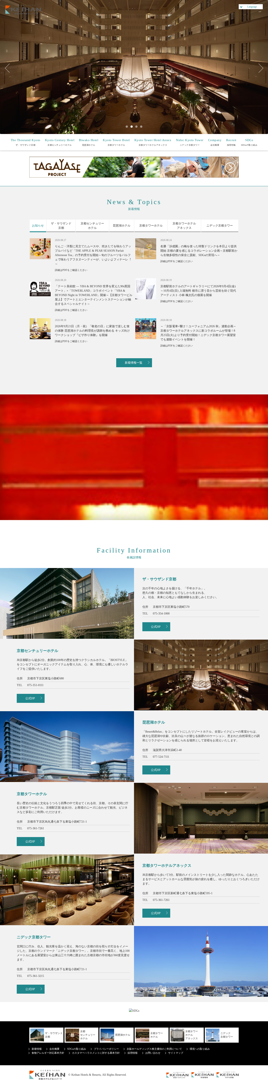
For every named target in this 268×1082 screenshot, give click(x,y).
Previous (9, 68)
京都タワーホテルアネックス (152, 142)
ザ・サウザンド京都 (25, 142)
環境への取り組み (200, 1048)
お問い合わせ (152, 1052)
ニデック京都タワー (190, 142)
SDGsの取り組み (249, 142)
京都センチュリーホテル (60, 142)
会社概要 (215, 142)
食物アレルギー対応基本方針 (48, 1052)
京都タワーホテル (116, 142)
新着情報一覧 (133, 362)
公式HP (156, 626)
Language (252, 6)
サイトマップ (175, 1052)
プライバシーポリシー (106, 1048)
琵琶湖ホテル (88, 142)
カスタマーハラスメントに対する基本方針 (96, 1052)
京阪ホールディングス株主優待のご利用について (154, 1048)
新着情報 (37, 1048)
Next (258, 68)
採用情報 (231, 142)
